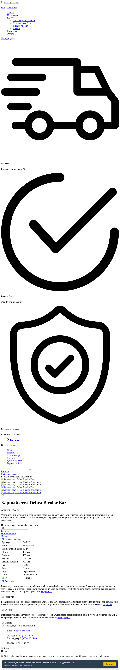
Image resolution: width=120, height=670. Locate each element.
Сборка (8, 610)
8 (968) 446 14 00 (28, 638)
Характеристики (13, 539)
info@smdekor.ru (22, 630)
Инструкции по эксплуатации (20, 625)
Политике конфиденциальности (18, 665)
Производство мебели (24, 20)
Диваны (11, 458)
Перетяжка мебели (22, 23)
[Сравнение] (2, 495)
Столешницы (13, 455)
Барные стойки (14, 463)
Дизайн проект (20, 26)
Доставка (9, 581)
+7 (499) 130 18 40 (11, 3)
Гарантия (9, 597)
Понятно (110, 664)
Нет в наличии (8, 533)
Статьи (10, 12)
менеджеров (64, 617)
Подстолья (12, 452)
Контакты (12, 31)
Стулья (10, 450)
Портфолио (12, 15)
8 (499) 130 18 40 (24, 635)
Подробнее (46, 591)
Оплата (10, 34)
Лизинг (16, 28)
